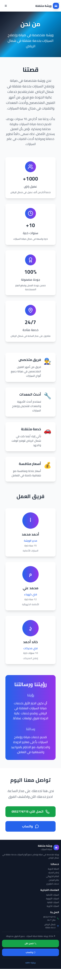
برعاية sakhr (30, 963)
